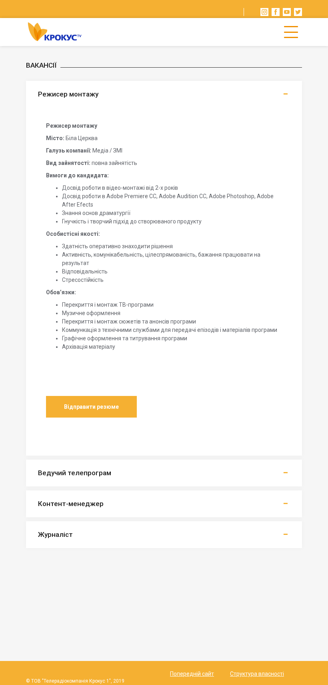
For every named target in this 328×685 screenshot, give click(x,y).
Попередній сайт (192, 674)
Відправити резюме (91, 407)
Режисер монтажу (68, 94)
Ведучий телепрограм (74, 473)
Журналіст (55, 534)
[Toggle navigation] (291, 32)
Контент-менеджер (71, 504)
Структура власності (257, 674)
